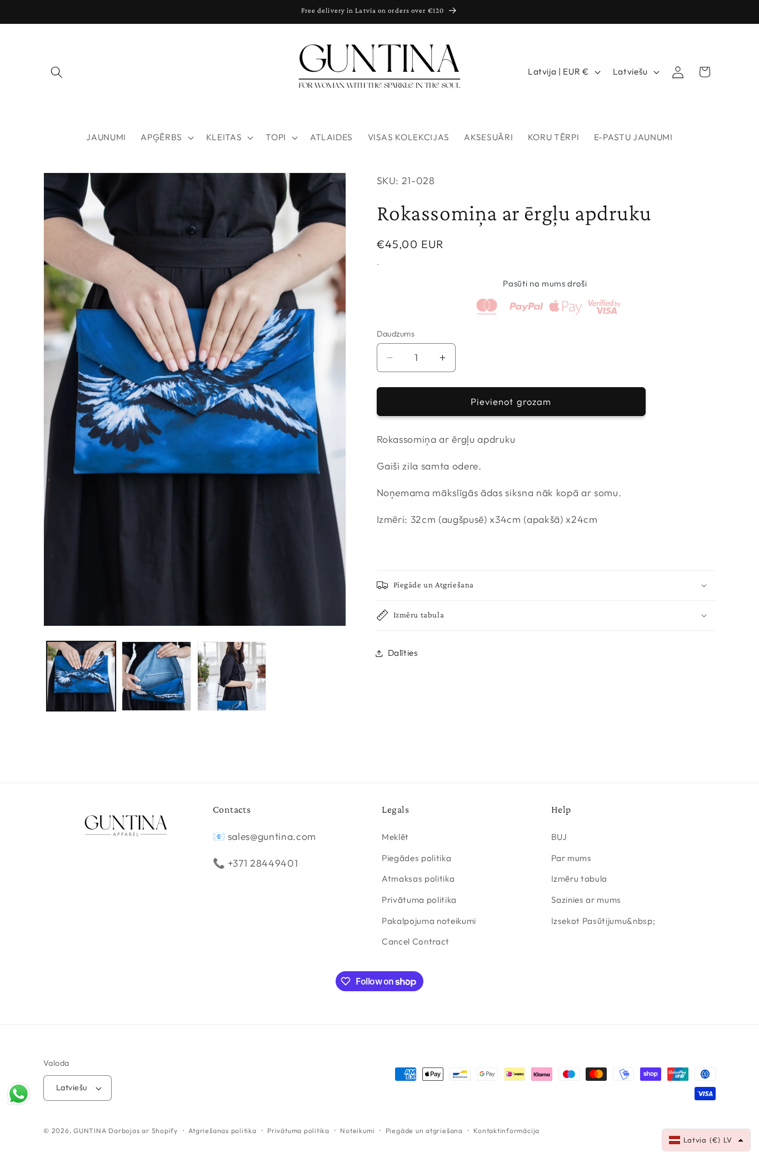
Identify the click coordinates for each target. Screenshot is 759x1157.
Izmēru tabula (579, 879)
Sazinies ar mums (586, 900)
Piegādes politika (416, 858)
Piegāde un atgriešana (424, 1130)
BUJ (559, 837)
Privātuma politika (419, 900)
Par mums (571, 858)
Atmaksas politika (418, 879)
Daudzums (396, 334)
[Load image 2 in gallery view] (156, 676)
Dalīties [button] (403, 652)
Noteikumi (357, 1130)
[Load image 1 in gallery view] (81, 676)
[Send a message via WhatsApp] (19, 1094)
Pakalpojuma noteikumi (429, 921)
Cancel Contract (416, 942)
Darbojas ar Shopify (143, 1130)
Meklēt (395, 837)
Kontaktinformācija (506, 1130)
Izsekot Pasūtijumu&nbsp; (603, 921)
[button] (56, 71)
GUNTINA (89, 1130)
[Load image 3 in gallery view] (232, 676)
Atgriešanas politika (222, 1130)
